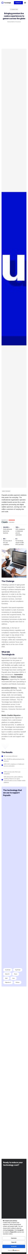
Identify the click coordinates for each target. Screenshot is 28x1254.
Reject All (13, 1242)
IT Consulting (14, 9)
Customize (14, 1238)
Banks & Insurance (16, 21)
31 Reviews (11, 522)
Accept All (13, 1246)
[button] (25, 2)
